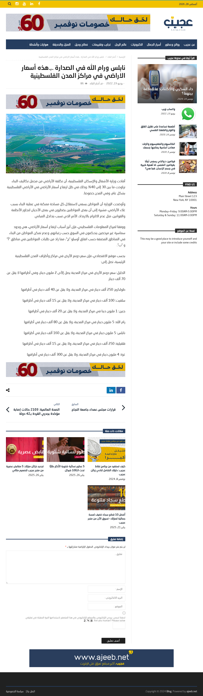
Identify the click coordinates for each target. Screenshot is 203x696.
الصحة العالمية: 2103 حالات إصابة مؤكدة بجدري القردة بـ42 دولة (36, 409)
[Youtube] (24, 4)
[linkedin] (111, 390)
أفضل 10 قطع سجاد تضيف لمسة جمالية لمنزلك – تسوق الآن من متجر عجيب (106, 518)
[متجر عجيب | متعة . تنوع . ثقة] (78, 22)
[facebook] (120, 390)
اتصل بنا (31, 691)
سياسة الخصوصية (15, 691)
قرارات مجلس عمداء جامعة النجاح (94, 407)
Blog (169, 691)
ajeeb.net (192, 691)
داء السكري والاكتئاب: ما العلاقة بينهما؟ (168, 91)
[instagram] (17, 4)
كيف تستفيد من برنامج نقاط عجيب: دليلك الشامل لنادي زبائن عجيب (108, 470)
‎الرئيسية (122, 56)
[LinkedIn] (31, 4)
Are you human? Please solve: (109, 620)
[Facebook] (39, 4)
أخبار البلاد (111, 56)
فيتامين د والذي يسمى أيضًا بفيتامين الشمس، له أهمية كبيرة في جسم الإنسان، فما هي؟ (158, 165)
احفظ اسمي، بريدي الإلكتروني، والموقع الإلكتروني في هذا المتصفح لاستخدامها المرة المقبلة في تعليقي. (75, 617)
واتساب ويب (168, 109)
